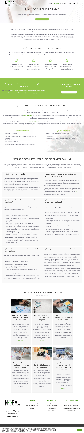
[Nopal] (11, 3)
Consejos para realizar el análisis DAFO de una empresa (20, 317)
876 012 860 (14, 413)
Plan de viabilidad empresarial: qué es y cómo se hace (63, 317)
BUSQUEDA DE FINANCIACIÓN (32, 404)
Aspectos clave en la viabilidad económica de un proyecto (21, 365)
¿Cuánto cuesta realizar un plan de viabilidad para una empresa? (63, 366)
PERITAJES (32, 408)
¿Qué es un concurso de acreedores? (71, 407)
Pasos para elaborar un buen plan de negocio (42, 317)
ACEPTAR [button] (80, 430)
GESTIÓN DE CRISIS (52, 404)
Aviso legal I (9, 232)
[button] (42, 19)
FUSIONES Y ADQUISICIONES (32, 405)
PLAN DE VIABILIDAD (52, 408)
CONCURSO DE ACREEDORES (32, 407)
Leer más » (20, 340)
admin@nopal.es (14, 416)
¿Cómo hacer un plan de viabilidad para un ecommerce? (42, 365)
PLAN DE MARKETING (52, 410)
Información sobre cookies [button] (70, 429)
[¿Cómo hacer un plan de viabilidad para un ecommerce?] (42, 353)
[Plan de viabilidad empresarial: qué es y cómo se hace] (63, 305)
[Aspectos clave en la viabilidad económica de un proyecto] (21, 353)
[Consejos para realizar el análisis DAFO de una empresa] (21, 305)
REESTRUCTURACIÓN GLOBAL (52, 407)
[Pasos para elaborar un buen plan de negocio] (42, 305)
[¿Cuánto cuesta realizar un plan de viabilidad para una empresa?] (63, 353)
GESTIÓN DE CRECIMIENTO (51, 405)
